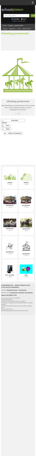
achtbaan (26, 182)
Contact (19, 28)
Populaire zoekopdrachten (19, 21)
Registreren (12, 28)
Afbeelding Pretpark (12, 290)
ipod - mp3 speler (9, 275)
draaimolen (21, 292)
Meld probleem (27, 28)
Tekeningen (16, 19)
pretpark (10, 182)
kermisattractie (29, 292)
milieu (26, 275)
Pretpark (10, 25)
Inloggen (5, 28)
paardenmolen (18, 25)
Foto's (24, 19)
